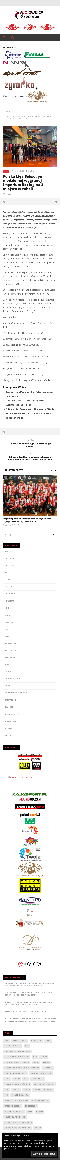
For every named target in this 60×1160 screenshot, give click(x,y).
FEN (35, 1057)
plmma (39, 1111)
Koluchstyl (11, 650)
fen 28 (46, 1062)
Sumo (7, 686)
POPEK (38, 1128)
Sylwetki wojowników (16, 693)
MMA (7, 665)
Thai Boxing (11, 707)
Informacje (10, 601)
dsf (27, 1046)
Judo (7, 615)
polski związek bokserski (17, 1128)
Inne (7, 608)
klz (25, 1079)
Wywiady (9, 728)
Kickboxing (10, 643)
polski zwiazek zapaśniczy (18, 1122)
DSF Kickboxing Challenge (17, 1051)
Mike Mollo (31, 1106)
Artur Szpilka (20, 1040)
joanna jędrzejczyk (41, 1073)
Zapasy (8, 735)
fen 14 (44, 1057)
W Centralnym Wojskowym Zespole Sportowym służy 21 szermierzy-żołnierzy (29, 994)
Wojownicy (10, 721)
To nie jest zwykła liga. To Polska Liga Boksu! (30, 444)
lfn (6, 1095)
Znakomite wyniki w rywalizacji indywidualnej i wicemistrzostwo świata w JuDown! (29, 984)
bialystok (36, 1040)
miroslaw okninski (13, 1111)
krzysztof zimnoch (44, 1084)
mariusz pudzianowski (16, 1100)
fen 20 (36, 1062)
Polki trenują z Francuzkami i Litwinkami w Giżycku (30, 409)
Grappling (10, 594)
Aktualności (11, 559)
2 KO (6, 1040)
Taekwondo (10, 700)
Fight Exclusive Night (15, 1073)
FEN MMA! (47, 1068)
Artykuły (9, 566)
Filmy (7, 580)
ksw (6, 1090)
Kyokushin (10, 658)
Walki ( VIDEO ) (12, 714)
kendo (17, 1079)
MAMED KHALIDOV (20, 1095)
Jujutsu (9, 622)
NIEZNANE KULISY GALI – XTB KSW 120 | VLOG (26, 1012)
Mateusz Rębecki (12, 1106)
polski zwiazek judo (14, 1117)
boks (47, 1040)
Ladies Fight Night (43, 1090)
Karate (8, 636)
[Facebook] (32, 3)
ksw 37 (16, 1090)
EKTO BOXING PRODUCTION (16, 1057)
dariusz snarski (12, 1046)
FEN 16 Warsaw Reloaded (16, 1062)
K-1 (6, 629)
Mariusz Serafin (40, 1100)
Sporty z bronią (13, 679)
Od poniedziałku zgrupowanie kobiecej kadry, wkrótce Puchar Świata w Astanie (30, 457)
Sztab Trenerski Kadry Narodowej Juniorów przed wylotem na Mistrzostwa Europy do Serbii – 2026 (31, 1020)
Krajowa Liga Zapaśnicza (17, 1084)
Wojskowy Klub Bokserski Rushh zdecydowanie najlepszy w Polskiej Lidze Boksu (27, 520)
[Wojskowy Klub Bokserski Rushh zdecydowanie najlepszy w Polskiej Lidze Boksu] (30, 495)
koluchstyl (38, 1079)
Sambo (8, 672)
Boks (6, 171)
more (56, 201)
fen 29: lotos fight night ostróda (21, 1068)
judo (6, 1079)
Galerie (8, 587)
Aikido (8, 551)
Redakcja (31, 171)
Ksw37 (27, 1090)
